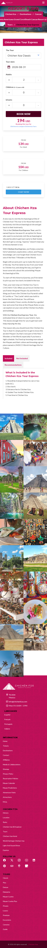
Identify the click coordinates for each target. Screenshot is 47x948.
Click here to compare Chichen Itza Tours (23, 126)
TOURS (6, 874)
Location (6, 817)
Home (5, 741)
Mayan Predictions (10, 788)
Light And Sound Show (11, 845)
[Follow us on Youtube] (28, 861)
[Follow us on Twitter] (13, 861)
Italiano (7, 729)
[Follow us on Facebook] (6, 861)
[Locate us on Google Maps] (20, 867)
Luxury (5, 911)
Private (5, 906)
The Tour (10, 50)
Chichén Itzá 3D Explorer (12, 827)
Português (8, 724)
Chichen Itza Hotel (10, 836)
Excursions (7, 920)
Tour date (10, 62)
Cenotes (6, 925)
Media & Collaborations (11, 764)
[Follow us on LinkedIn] (35, 861)
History (5, 813)
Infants (9, 100)
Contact (6, 755)
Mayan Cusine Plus (10, 901)
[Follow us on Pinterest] (6, 867)
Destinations (25, 14)
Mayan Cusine (8, 897)
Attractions (7, 797)
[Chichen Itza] (7, 3)
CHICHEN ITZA (10, 809)
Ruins (5, 822)
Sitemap (6, 769)
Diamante (6, 892)
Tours (10, 24)
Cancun (38, 14)
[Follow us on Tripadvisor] (13, 867)
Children (15, 87)
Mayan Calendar (9, 783)
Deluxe (5, 887)
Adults (9, 74)
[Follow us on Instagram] (20, 861)
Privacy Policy (8, 774)
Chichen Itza (10, 14)
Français (7, 719)
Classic (5, 878)
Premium (6, 915)
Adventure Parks (9, 792)
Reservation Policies (10, 778)
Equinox (6, 850)
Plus (4, 883)
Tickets (6, 746)
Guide (5, 929)
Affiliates (6, 760)
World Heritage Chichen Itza (13, 841)
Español (7, 715)
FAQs (5, 802)
